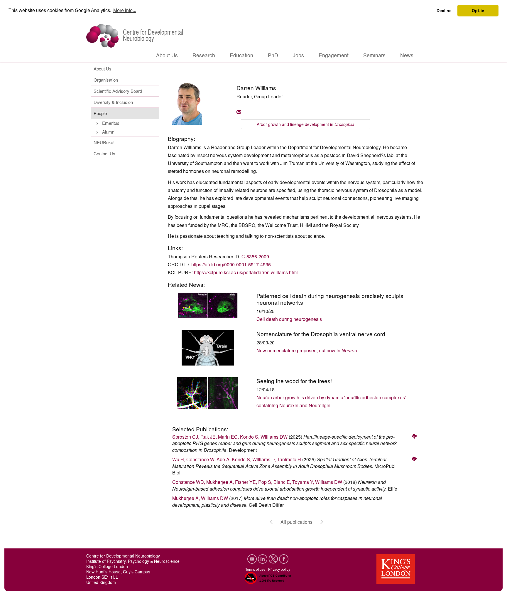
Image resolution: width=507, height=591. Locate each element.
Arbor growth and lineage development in (305, 124)
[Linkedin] (263, 558)
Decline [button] (444, 10)
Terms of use (255, 569)
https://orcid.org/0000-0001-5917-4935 (231, 264)
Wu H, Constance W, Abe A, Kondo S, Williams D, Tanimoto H (236, 459)
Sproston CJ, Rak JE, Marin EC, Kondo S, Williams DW (230, 436)
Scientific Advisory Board (118, 91)
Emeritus (110, 123)
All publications (296, 521)
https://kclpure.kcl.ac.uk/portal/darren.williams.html (246, 272)
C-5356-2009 (255, 256)
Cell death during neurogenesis (289, 319)
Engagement (334, 55)
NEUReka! (104, 142)
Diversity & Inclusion (113, 102)
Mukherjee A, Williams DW (200, 498)
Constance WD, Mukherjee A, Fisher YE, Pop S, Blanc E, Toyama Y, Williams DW (257, 482)
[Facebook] (283, 558)
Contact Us (104, 153)
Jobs (298, 55)
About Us (167, 55)
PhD (273, 55)
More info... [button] (124, 10)
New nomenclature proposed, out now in (306, 350)
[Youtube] (252, 558)
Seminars (374, 55)
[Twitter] (273, 558)
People (100, 113)
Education (241, 55)
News (406, 55)
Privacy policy (279, 569)
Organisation (106, 80)
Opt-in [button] (478, 10)
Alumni (108, 132)
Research (203, 55)
